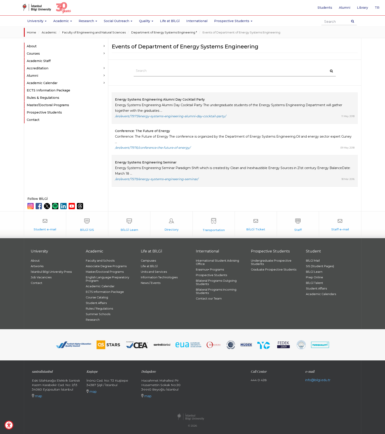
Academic (49, 32)
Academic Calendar (100, 286)
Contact (33, 120)
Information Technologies (159, 277)
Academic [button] (61, 21)
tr (379, 9)
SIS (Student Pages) (320, 266)
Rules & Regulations (43, 98)
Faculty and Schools (100, 260)
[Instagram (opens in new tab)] (31, 206)
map (38, 396)
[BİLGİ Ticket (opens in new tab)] (256, 224)
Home (31, 32)
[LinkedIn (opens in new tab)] (64, 206)
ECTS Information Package (48, 90)
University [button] (35, 21)
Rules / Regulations (99, 308)
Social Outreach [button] (117, 21)
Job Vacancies (41, 277)
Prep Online (314, 277)
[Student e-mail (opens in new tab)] (45, 224)
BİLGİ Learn (314, 271)
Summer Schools (98, 314)
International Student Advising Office (217, 262)
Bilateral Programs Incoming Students (216, 291)
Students (324, 8)
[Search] (352, 21)
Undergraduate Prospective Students (271, 262)
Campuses (148, 260)
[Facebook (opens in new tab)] (39, 206)
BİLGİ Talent (314, 283)
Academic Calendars (321, 294)
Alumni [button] (32, 76)
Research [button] (87, 21)
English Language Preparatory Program (107, 279)
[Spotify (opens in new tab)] (55, 206)
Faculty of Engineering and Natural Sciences (94, 32)
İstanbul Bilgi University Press (51, 271)
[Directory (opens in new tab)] (171, 224)
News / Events (150, 283)
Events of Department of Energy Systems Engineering (241, 32)
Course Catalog (97, 297)
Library (362, 8)
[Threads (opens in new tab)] (80, 206)
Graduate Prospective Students (273, 269)
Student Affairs (96, 303)
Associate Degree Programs (106, 266)
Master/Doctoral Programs (48, 105)
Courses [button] (33, 54)
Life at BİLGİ (170, 21)
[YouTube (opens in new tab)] (72, 206)
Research (93, 319)
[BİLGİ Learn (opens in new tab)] (129, 224)
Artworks (37, 266)
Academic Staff (39, 61)
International (196, 21)
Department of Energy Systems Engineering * (164, 32)
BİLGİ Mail (313, 260)
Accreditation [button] (37, 68)
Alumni (344, 8)
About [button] (32, 46)
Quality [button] (145, 21)
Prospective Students (44, 112)
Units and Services (154, 271)
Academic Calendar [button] (42, 83)
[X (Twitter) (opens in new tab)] (47, 206)
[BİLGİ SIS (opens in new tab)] (87, 224)
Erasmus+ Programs (210, 269)
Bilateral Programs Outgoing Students (216, 282)
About (35, 260)
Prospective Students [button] (232, 21)
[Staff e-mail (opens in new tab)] (340, 224)
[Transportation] (214, 224)
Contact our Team (209, 298)
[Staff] (298, 224)
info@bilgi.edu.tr (317, 380)
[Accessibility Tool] (8, 425)
